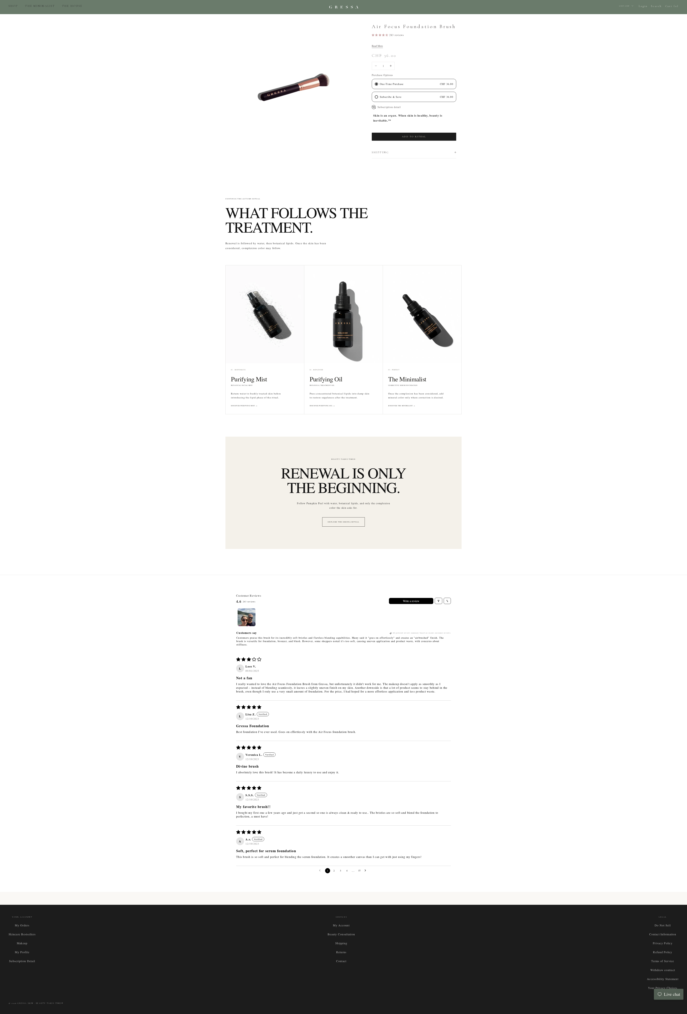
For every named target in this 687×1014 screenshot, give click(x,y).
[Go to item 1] (246, 617)
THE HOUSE (72, 6)
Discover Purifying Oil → (322, 406)
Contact (341, 961)
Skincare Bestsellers (22, 934)
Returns (341, 952)
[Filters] (438, 601)
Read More (377, 46)
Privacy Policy (663, 943)
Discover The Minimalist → (401, 406)
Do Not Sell (663, 925)
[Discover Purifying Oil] (343, 314)
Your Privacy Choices (662, 988)
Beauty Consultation (341, 934)
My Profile (22, 952)
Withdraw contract (662, 970)
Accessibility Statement (662, 979)
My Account (341, 925)
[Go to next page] (366, 870)
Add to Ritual (414, 136)
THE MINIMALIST (40, 6)
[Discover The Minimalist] (422, 314)
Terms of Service (662, 961)
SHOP (13, 6)
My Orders (22, 925)
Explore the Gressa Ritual (343, 522)
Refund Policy (662, 952)
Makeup (22, 943)
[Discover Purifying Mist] (265, 314)
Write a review (411, 601)
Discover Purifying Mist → (244, 406)
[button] (380, 35)
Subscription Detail (22, 961)
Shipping (341, 943)
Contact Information (662, 934)
